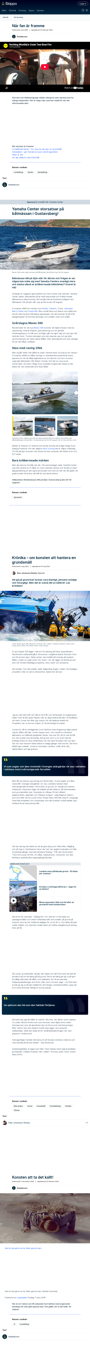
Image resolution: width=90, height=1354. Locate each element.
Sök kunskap (18, 17)
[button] (76, 393)
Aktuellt (5, 17)
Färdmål (12, 10)
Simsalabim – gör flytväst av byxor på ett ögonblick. (35, 152)
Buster (45, 308)
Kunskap (22, 10)
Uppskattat (22, 1297)
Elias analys (18, 1106)
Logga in (83, 4)
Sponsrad (17, 497)
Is (14, 1324)
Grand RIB (33, 311)
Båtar (4, 10)
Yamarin (52, 308)
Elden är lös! (17, 155)
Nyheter (40, 10)
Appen (31, 10)
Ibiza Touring (48, 448)
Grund (29, 1106)
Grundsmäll (41, 1106)
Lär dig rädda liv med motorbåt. (26, 157)
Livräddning (18, 172)
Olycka (30, 172)
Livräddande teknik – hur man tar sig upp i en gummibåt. (37, 149)
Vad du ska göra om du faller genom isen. (23, 1248)
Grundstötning (55, 1106)
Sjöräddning (42, 172)
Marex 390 (38, 328)
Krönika (68, 1106)
